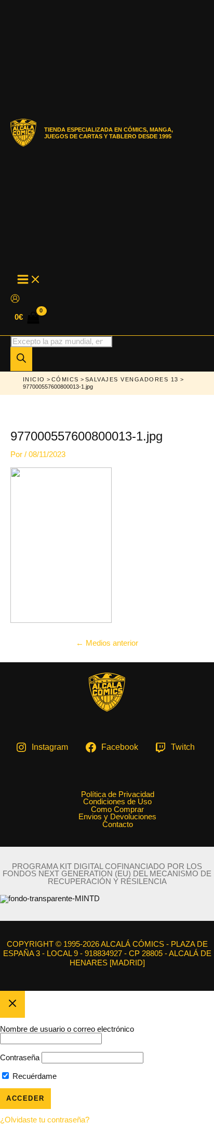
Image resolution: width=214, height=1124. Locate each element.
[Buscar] (21, 359)
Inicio (34, 379)
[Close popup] (12, 1004)
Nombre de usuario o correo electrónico (67, 1029)
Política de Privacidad (117, 795)
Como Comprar (117, 810)
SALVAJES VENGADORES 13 (132, 379)
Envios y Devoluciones (117, 817)
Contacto (117, 825)
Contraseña (19, 1058)
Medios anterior (107, 643)
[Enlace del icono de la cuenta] (15, 299)
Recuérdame (33, 1076)
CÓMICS (65, 379)
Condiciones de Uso (117, 802)
